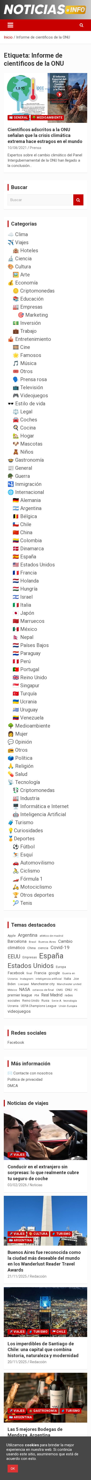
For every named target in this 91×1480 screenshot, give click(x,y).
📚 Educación (28, 299)
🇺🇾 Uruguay (25, 710)
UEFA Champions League (38, 1006)
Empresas (29, 957)
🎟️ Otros (23, 371)
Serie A (56, 1000)
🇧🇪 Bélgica (25, 516)
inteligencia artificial (49, 979)
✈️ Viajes (18, 242)
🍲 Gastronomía (26, 460)
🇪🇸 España (24, 557)
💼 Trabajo (25, 331)
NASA (24, 989)
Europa (61, 967)
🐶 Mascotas (27, 444)
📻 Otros (18, 750)
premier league (20, 995)
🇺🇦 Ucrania (25, 702)
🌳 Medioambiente (47, 117)
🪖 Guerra (19, 476)
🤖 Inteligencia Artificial (39, 814)
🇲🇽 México (25, 629)
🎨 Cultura (19, 267)
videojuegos (19, 1011)
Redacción (38, 1276)
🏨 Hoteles (25, 250)
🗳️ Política (20, 758)
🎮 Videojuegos (30, 395)
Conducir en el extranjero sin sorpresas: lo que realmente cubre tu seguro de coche (43, 1172)
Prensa (35, 148)
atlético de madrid (51, 935)
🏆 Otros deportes (33, 895)
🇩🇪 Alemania (27, 500)
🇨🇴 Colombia (27, 540)
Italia (67, 979)
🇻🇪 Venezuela (28, 718)
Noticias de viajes (28, 1103)
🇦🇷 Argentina (27, 508)
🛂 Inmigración (24, 484)
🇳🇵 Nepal (23, 637)
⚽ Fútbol (24, 847)
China (31, 948)
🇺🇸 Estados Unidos (34, 565)
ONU (68, 990)
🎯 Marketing (33, 315)
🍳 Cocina (24, 428)
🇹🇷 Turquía (25, 694)
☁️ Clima (18, 234)
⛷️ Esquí (23, 855)
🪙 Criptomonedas (34, 291)
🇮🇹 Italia (22, 605)
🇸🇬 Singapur (26, 685)
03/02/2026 (17, 1185)
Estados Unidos (31, 965)
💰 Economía (23, 283)
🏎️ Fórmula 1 (28, 879)
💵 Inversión (27, 323)
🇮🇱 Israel (23, 597)
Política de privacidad (25, 1079)
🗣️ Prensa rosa (30, 379)
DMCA (13, 1086)
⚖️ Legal (22, 412)
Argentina (27, 935)
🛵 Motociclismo (32, 887)
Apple (12, 935)
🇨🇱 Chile (22, 524)
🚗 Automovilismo (33, 863)
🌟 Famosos (27, 355)
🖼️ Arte (21, 275)
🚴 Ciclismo (26, 871)
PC (76, 990)
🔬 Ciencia (20, 259)
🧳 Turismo (20, 822)
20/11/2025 (17, 1362)
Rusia (45, 1000)
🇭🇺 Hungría (25, 589)
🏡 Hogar (23, 436)
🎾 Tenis (22, 903)
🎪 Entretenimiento (29, 339)
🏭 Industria (26, 798)
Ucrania (13, 1006)
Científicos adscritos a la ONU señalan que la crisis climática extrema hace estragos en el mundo (45, 135)
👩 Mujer (18, 734)
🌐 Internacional (26, 492)
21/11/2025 (17, 1276)
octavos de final (43, 990)
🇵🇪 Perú (22, 661)
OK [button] (13, 1468)
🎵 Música (24, 363)
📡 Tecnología (24, 782)
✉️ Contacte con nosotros (30, 1073)
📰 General (18, 117)
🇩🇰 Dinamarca (28, 549)
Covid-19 (60, 947)
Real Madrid (51, 995)
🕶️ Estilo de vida (26, 404)
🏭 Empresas (27, 307)
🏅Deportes (21, 839)
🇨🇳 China (22, 532)
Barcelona (17, 941)
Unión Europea (68, 1006)
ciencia (43, 948)
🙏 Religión (20, 766)
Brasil (32, 942)
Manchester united (69, 984)
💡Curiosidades (25, 830)
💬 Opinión (20, 742)
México (12, 990)
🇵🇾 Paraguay (26, 653)
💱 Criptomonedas (34, 790)
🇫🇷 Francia (25, 573)
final (29, 973)
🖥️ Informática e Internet (41, 806)
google (54, 973)
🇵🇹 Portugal (26, 669)
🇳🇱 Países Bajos (31, 645)
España (51, 956)
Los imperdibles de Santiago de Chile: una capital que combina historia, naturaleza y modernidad (43, 1349)
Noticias (36, 1185)
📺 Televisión (28, 387)
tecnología (70, 1000)
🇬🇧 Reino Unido (30, 677)
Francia (40, 973)
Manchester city (43, 984)
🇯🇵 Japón (23, 613)
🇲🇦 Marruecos (28, 621)
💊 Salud (17, 774)
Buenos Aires (47, 942)
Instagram (26, 979)
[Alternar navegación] (10, 25)
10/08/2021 (17, 148)
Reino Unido (30, 1000)
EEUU (14, 956)
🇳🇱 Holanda (26, 581)
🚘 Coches (25, 420)
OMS (59, 990)
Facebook (16, 973)
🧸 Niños (23, 452)
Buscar (78, 200)
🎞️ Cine (21, 347)
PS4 (36, 995)
